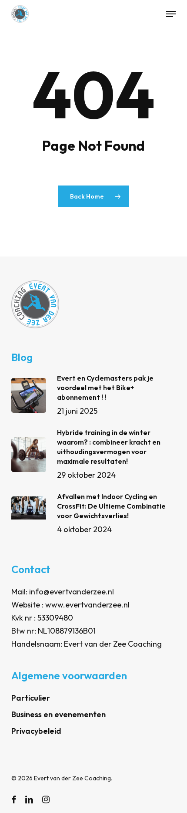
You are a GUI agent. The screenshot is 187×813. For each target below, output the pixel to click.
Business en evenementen (58, 714)
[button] (171, 14)
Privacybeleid (36, 731)
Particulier (30, 698)
